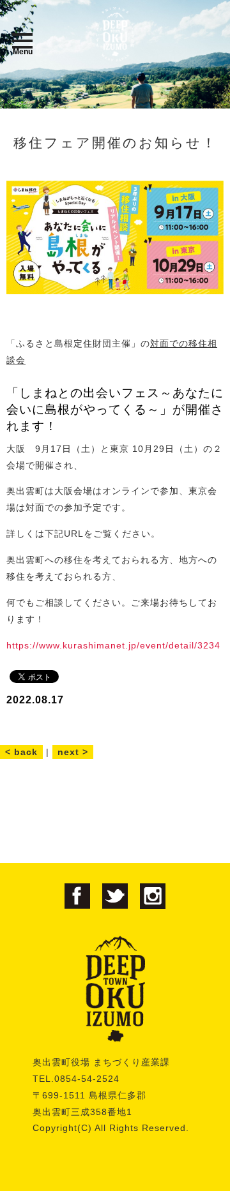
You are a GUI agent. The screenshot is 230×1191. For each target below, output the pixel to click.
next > (72, 752)
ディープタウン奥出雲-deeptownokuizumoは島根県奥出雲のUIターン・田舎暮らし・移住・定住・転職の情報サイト (115, 34)
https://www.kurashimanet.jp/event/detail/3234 (113, 645)
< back (21, 752)
